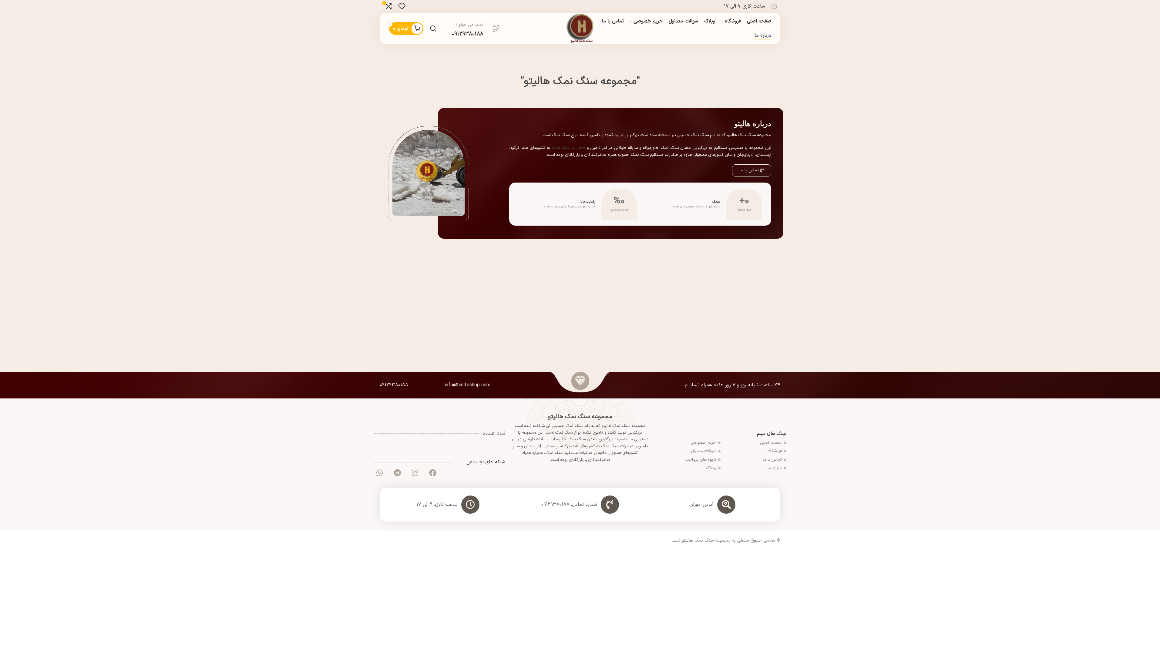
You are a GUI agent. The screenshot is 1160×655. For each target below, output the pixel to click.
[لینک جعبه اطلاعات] (476, 28)
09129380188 (394, 385)
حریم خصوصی (703, 442)
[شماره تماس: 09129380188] (610, 504)
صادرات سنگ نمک (568, 148)
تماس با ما (772, 459)
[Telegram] (397, 473)
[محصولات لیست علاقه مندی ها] (402, 6)
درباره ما (775, 468)
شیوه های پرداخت (700, 459)
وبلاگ (711, 468)
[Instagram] (415, 473)
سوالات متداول (703, 451)
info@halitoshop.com (467, 385)
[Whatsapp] (379, 473)
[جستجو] (433, 28)
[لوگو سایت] (580, 28)
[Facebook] (433, 473)
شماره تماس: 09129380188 (569, 504)
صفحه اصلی (771, 442)
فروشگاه (775, 451)
